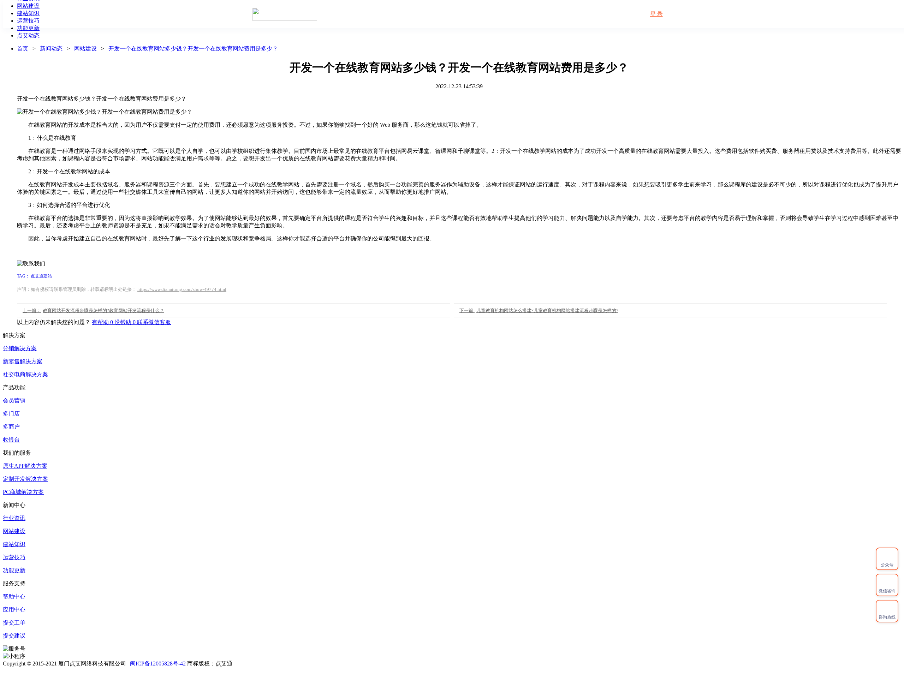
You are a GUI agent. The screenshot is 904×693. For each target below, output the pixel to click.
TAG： (23, 276)
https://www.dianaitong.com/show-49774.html (181, 289)
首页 (385, 14)
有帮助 (103, 322)
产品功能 (417, 14)
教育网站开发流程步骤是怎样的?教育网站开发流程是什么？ (93, 310)
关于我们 (570, 14)
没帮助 (125, 322)
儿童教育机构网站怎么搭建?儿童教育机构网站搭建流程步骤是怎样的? (538, 310)
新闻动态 (532, 14)
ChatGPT (608, 14)
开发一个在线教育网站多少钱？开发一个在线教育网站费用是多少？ (193, 49)
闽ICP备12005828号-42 (158, 664)
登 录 (656, 14)
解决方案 (494, 14)
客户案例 (456, 14)
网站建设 (85, 49)
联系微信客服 (154, 322)
